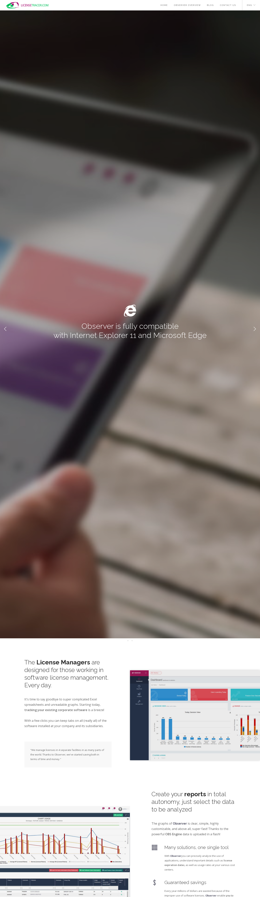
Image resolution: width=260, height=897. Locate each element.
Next (254, 329)
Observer (180, 823)
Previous (5, 329)
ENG (249, 5)
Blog (210, 5)
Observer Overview (187, 5)
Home (164, 5)
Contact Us (228, 5)
